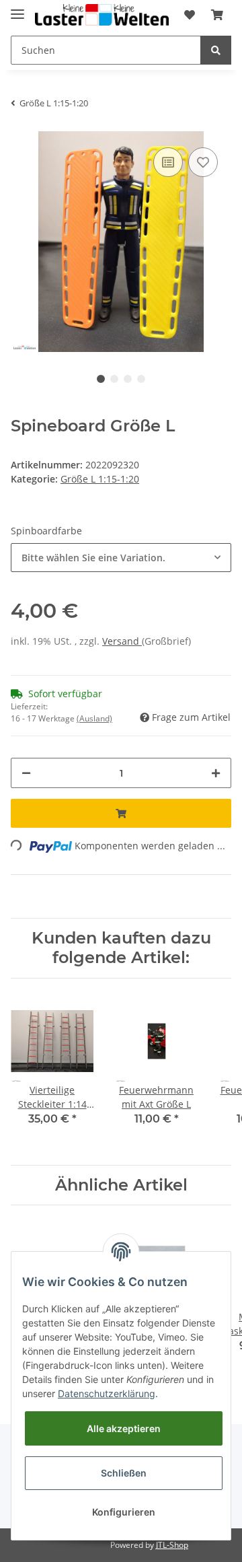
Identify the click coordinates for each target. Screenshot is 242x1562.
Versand (122, 641)
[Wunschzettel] (189, 14)
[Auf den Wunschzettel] (203, 162)
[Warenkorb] (217, 14)
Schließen (124, 1473)
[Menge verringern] (26, 772)
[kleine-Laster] (102, 15)
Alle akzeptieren (124, 1428)
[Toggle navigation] (17, 8)
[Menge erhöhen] (216, 772)
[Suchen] (215, 50)
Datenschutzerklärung (106, 1393)
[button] (121, 557)
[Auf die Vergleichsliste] (168, 162)
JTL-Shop (172, 1545)
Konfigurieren (123, 1512)
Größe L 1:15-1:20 (100, 478)
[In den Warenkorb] (121, 813)
